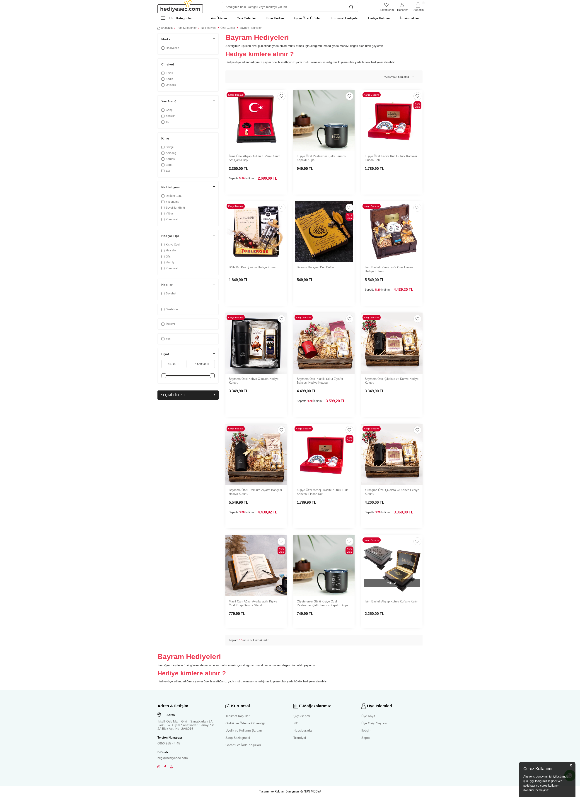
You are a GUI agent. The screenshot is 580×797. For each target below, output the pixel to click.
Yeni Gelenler (246, 18)
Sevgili (170, 147)
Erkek (169, 73)
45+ (168, 122)
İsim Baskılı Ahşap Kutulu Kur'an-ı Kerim (391, 601)
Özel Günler (227, 27)
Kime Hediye (275, 18)
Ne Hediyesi (208, 27)
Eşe (168, 170)
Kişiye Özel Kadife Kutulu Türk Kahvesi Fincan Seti (391, 158)
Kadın (169, 79)
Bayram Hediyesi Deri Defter (315, 267)
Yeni (168, 338)
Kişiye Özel (173, 244)
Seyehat (171, 293)
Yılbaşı (170, 213)
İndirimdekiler (409, 18)
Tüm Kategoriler (187, 27)
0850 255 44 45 (168, 743)
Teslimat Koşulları (238, 716)
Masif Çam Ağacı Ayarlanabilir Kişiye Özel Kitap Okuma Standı (253, 603)
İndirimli (171, 324)
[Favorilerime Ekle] (281, 96)
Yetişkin (170, 116)
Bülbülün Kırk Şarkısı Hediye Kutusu (253, 267)
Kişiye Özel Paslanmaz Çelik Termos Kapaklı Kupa (321, 158)
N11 (296, 723)
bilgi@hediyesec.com (172, 758)
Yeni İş (170, 262)
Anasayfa (167, 27)
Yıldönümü (172, 201)
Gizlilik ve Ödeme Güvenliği (245, 723)
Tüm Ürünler (218, 18)
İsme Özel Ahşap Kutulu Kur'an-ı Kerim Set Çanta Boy (254, 158)
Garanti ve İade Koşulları (243, 745)
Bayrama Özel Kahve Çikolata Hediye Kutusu (253, 380)
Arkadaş (171, 153)
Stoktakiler (172, 309)
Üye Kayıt (368, 716)
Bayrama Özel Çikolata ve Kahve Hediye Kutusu (391, 380)
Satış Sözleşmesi (237, 737)
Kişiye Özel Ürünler (307, 18)
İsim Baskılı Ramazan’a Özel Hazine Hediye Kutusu (389, 269)
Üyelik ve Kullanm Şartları (243, 730)
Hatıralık (171, 250)
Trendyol (299, 737)
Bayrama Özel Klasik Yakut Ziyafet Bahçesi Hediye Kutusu (320, 380)
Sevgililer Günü (175, 207)
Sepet (365, 737)
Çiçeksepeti (301, 716)
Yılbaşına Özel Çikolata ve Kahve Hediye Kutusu (392, 492)
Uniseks (171, 85)
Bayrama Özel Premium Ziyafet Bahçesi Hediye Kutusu (255, 492)
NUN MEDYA (312, 791)
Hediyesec (172, 48)
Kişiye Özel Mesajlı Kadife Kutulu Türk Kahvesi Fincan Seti (322, 492)
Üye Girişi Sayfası (374, 723)
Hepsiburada (302, 730)
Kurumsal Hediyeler (345, 18)
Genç (169, 110)
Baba (169, 164)
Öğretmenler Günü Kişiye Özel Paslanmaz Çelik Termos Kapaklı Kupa (322, 603)
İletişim (366, 730)
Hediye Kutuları (379, 18)
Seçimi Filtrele (174, 395)
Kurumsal (172, 219)
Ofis (168, 256)
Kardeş (170, 159)
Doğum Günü (174, 195)
